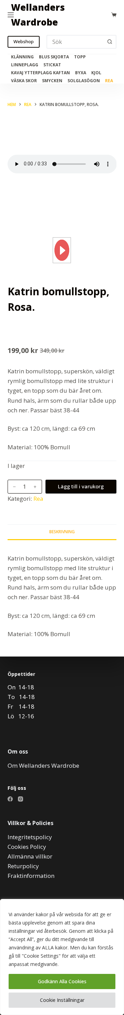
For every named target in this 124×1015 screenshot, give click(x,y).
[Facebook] (10, 799)
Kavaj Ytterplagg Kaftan (40, 73)
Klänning (22, 57)
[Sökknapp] (109, 42)
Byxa (80, 73)
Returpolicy (23, 866)
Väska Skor (24, 81)
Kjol (96, 73)
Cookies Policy (27, 847)
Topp (80, 57)
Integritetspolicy (30, 837)
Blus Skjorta (54, 57)
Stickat (52, 65)
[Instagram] (20, 799)
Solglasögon (84, 81)
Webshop (23, 41)
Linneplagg (24, 65)
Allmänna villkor (30, 856)
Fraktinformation (31, 876)
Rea (109, 81)
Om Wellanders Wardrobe (43, 765)
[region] (62, 957)
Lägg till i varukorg (81, 486)
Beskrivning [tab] (62, 532)
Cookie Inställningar (62, 1000)
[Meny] (11, 15)
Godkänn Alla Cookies (62, 981)
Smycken (52, 81)
